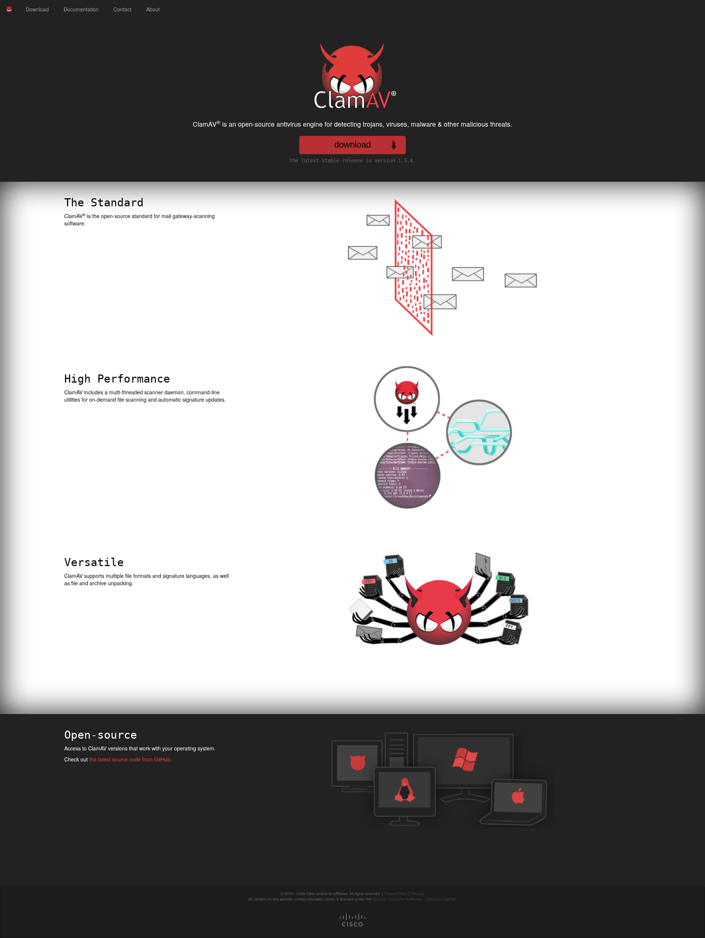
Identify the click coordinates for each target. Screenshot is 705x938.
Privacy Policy (395, 893)
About (153, 9)
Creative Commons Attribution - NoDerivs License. (415, 899)
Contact (122, 9)
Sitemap (417, 893)
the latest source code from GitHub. (130, 759)
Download (37, 9)
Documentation (81, 9)
